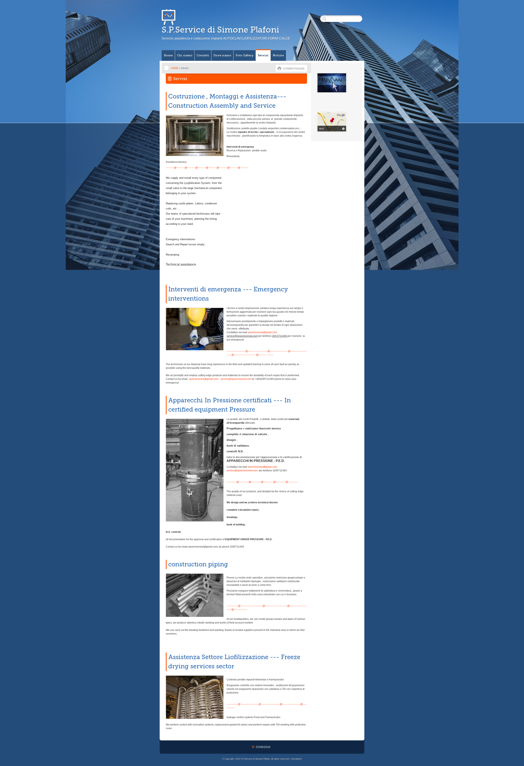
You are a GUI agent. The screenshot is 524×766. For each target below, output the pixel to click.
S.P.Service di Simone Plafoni (220, 30)
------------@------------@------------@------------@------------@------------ (262, 482)
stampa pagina (294, 68)
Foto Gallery (245, 55)
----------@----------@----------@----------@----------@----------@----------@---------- (207, 167)
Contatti (203, 55)
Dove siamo (222, 55)
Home (168, 55)
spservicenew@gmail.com (262, 332)
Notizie (278, 55)
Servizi (263, 55)
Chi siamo (184, 55)
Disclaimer (296, 759)
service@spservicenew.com (236, 379)
